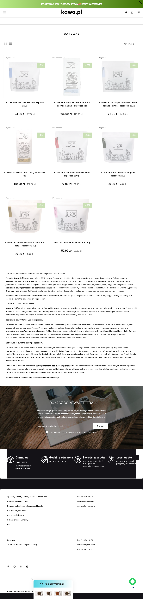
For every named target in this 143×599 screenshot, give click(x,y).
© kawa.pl (11, 588)
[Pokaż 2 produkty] (5, 43)
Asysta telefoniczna (86, 506)
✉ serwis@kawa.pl (85, 501)
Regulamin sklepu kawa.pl (18, 501)
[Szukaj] (126, 12)
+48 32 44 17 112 (84, 549)
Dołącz (100, 426)
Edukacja (11, 540)
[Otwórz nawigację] (4, 12)
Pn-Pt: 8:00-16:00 (85, 496)
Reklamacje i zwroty (16, 515)
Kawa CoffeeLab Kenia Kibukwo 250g (71, 242)
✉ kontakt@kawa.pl (86, 544)
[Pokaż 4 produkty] (10, 43)
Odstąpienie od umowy (17, 520)
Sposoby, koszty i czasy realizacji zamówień (27, 496)
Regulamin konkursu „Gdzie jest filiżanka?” (26, 506)
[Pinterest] (21, 566)
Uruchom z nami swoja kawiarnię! (22, 544)
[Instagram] (15, 566)
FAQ (9, 524)
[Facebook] (8, 566)
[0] (138, 12)
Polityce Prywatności (87, 432)
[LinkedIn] (27, 566)
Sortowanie (129, 44)
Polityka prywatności (16, 510)
